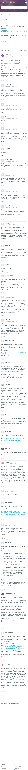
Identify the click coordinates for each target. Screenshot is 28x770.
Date (20, 50)
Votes (25, 50)
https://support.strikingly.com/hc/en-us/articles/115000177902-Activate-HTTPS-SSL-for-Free (14, 63)
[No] (7, 41)
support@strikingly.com (7, 75)
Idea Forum (4, 14)
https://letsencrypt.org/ (7, 93)
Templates (3, 768)
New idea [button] (7, 19)
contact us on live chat (11, 73)
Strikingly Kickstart (18, 766)
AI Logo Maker (17, 768)
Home (2, 766)
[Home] (5, 2)
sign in (7, 703)
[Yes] (2, 41)
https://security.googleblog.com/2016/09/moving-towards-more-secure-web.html (13, 439)
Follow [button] (21, 41)
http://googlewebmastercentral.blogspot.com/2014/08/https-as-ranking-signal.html (14, 352)
